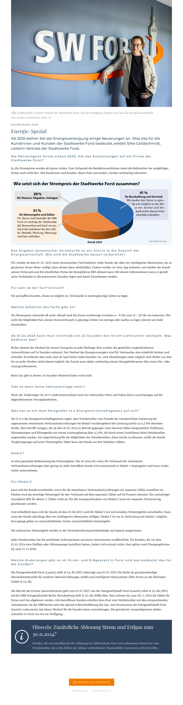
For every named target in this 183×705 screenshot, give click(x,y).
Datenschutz (101, 690)
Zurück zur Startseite (93, 682)
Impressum (80, 690)
